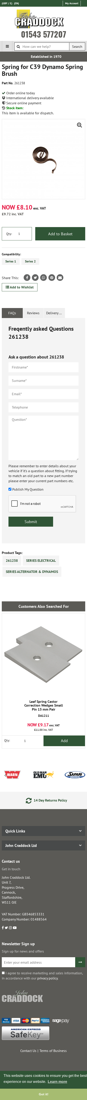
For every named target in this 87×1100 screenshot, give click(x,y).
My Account (71, 3)
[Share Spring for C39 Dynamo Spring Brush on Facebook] (27, 277)
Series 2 (30, 261)
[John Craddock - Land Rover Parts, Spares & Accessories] (43, 20)
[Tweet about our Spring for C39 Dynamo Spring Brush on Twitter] (35, 277)
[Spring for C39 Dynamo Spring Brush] (43, 159)
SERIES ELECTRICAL (41, 560)
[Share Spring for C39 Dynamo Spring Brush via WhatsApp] (43, 277)
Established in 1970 (43, 56)
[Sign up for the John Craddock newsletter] (80, 962)
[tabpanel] (43, 430)
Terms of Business (53, 1050)
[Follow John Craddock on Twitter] (6, 927)
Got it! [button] (43, 1094)
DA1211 (43, 709)
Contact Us (28, 1050)
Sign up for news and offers (23, 951)
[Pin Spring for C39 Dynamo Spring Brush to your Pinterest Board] (51, 277)
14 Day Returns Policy (47, 800)
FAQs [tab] (12, 313)
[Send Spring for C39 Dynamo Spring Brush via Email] (60, 277)
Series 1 (10, 261)
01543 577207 (43, 34)
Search (77, 46)
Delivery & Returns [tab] (55, 313)
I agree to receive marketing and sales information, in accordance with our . (42, 975)
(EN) (16, 3)
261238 (12, 560)
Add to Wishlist (21, 287)
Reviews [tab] (33, 313)
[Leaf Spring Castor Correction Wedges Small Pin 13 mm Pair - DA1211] (43, 654)
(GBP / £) (7, 3)
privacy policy (47, 978)
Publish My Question (28, 489)
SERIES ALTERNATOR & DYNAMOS (32, 571)
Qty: (9, 234)
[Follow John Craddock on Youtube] (15, 927)
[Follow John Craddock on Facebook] (3, 927)
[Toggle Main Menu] (7, 46)
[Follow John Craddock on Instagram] (10, 927)
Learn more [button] (57, 1082)
